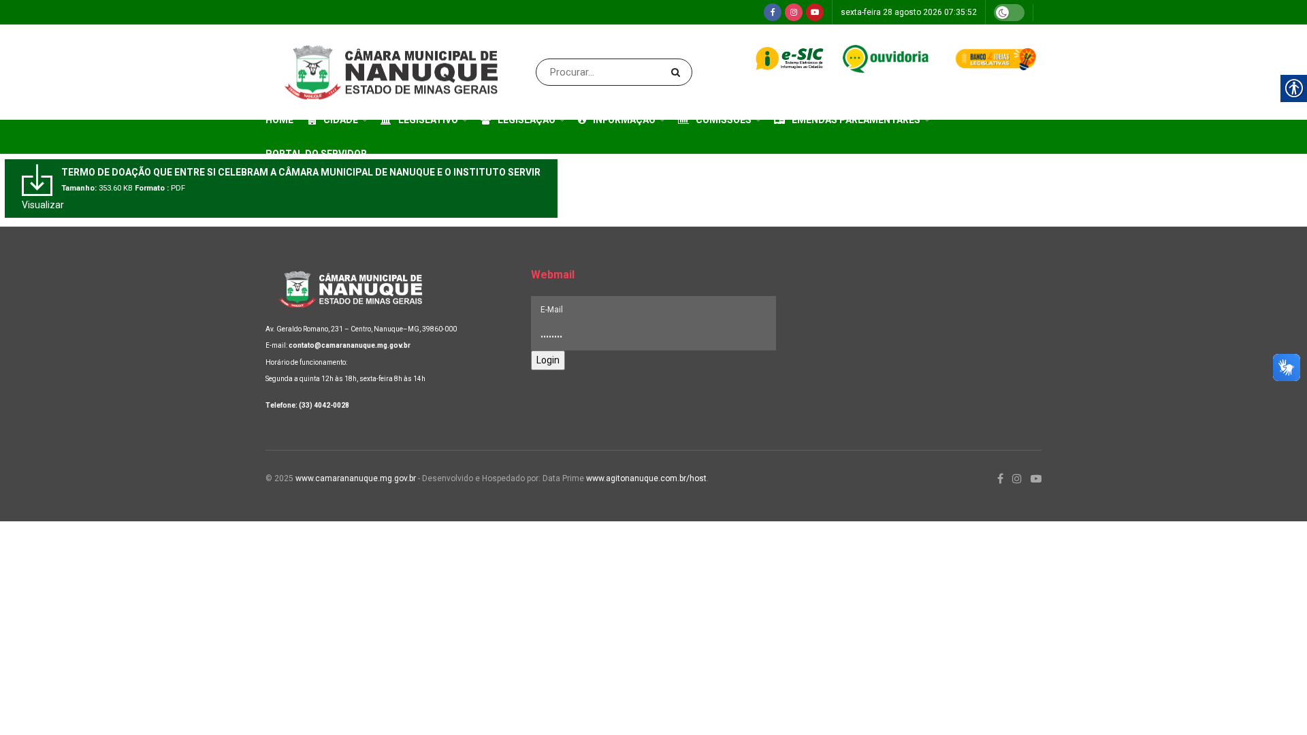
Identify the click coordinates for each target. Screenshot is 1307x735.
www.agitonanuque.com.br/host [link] (646, 478)
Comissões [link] (724, 119)
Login (548, 360)
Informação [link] (624, 119)
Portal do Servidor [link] (316, 153)
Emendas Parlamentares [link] (856, 119)
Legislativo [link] (428, 119)
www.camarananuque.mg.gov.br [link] (355, 478)
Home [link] (279, 119)
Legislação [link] (526, 119)
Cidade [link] (340, 119)
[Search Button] (678, 72)
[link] (772, 12)
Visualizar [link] (43, 204)
